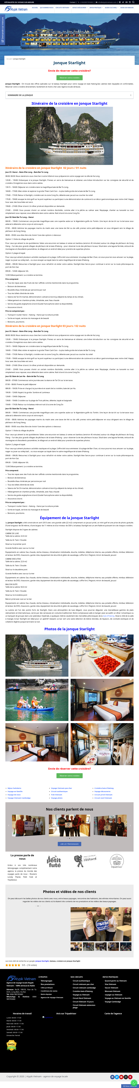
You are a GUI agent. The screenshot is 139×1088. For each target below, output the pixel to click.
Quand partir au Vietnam (116, 981)
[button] (69, 77)
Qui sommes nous (46, 8)
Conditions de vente (49, 991)
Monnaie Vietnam (112, 991)
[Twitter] (117, 1077)
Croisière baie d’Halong (83, 991)
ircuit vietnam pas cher (84, 984)
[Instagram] (126, 1077)
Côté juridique (47, 988)
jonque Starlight (42, 961)
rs (83, 1001)
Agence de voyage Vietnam (52, 997)
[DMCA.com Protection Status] (12, 1050)
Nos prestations (48, 984)
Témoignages (46, 981)
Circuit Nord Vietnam (82, 998)
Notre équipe (46, 994)
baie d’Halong (108, 616)
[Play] (101, 924)
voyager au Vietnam (113, 995)
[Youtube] (121, 1077)
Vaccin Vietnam (111, 988)
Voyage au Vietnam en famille (118, 998)
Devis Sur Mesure (127, 8)
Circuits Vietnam (62, 8)
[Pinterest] (130, 1077)
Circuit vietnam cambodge (84, 988)
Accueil (35, 8)
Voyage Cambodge (113, 1001)
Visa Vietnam (110, 984)
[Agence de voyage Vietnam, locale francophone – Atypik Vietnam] (16, 10)
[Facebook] (112, 1077)
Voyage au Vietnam (81, 995)
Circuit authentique (81, 981)
